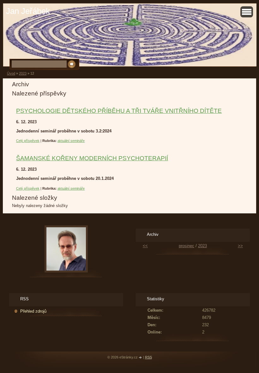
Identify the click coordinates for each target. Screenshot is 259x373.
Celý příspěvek (27, 141)
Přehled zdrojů (33, 311)
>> (240, 245)
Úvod (11, 73)
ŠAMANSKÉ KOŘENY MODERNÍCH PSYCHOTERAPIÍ (92, 158)
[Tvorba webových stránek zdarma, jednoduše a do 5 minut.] (141, 357)
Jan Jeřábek (28, 11)
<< (145, 245)
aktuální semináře (71, 141)
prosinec (186, 245)
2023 (23, 73)
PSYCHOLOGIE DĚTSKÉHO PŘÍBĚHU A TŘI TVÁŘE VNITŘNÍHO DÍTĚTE (119, 110)
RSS (148, 357)
